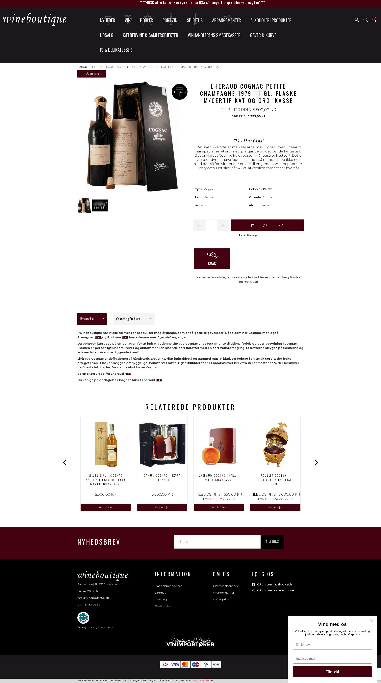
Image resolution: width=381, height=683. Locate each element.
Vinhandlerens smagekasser (214, 35)
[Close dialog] (371, 620)
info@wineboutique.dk (93, 598)
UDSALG (106, 35)
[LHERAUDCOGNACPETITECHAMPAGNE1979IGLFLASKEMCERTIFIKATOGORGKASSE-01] (84, 205)
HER (98, 337)
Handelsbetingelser (168, 586)
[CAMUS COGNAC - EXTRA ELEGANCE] (162, 443)
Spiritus (195, 20)
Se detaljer (105, 507)
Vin (128, 20)
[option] (105, 464)
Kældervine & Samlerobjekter (150, 35)
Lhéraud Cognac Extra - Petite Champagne (219, 477)
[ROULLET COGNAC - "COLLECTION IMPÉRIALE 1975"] (275, 443)
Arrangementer (226, 20)
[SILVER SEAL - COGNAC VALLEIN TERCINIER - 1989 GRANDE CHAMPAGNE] (106, 443)
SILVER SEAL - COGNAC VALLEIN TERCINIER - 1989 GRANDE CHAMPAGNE (105, 479)
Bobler (146, 20)
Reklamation (163, 606)
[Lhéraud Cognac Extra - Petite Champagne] (219, 443)
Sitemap (160, 592)
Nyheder (107, 20)
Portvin (170, 20)
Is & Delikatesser (116, 49)
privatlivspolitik (200, 680)
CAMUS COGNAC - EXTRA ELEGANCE (162, 477)
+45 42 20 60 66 (88, 591)
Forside (82, 67)
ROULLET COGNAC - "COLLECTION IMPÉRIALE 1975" (275, 479)
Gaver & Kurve (263, 35)
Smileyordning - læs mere (95, 627)
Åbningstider (221, 599)
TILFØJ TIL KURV (269, 225)
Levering (161, 599)
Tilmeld (272, 541)
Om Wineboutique (226, 586)
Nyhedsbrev (99, 541)
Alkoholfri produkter (271, 20)
